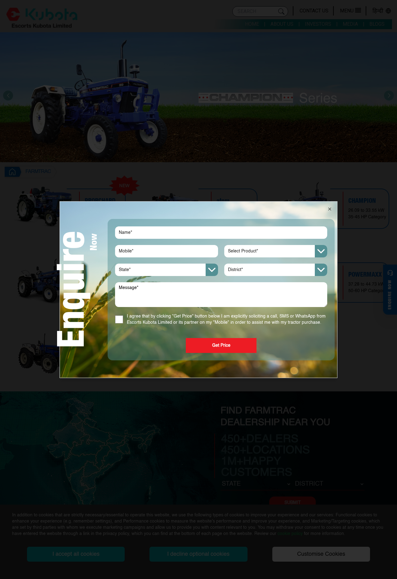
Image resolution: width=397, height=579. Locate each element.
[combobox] (275, 251)
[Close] (329, 209)
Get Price (221, 345)
